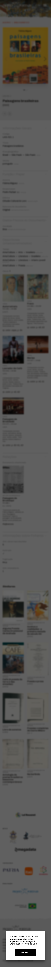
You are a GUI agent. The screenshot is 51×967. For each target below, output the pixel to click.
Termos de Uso (29, 944)
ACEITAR (25, 953)
